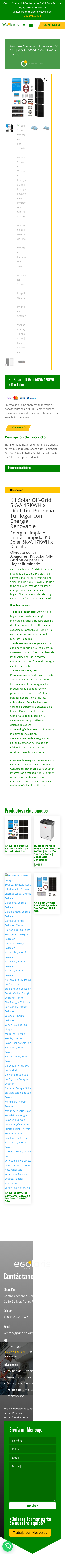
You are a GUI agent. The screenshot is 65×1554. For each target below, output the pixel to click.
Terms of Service (12, 1417)
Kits (39, 46)
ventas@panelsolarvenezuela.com (32, 11)
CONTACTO (51, 25)
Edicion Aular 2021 (14, 1352)
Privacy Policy (11, 1413)
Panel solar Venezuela (22, 46)
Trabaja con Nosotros (30, 1532)
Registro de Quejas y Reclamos (29, 1383)
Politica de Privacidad (22, 1371)
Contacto (18, 427)
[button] (45, 79)
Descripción (16, 490)
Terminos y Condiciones (23, 1377)
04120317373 (32, 15)
